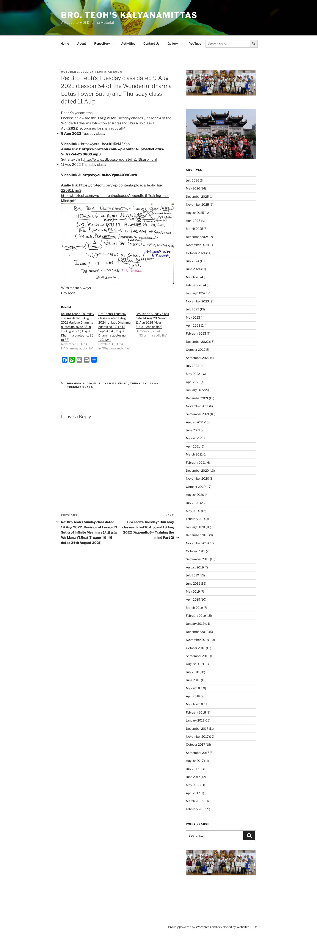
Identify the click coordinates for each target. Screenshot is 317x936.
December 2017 (197, 728)
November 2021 (197, 406)
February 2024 (196, 285)
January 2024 (195, 293)
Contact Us (151, 43)
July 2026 (192, 180)
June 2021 (193, 430)
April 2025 (193, 220)
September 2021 (197, 414)
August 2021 (195, 422)
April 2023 (193, 325)
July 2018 (192, 672)
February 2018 (196, 712)
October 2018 (195, 648)
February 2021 (196, 462)
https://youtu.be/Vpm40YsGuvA (110, 175)
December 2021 (197, 398)
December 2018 (197, 632)
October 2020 (196, 486)
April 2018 (193, 696)
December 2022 (197, 341)
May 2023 (193, 317)
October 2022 (195, 349)
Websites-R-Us (246, 927)
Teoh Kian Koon (108, 71)
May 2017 (193, 785)
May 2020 (193, 511)
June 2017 (193, 777)
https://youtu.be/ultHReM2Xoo (105, 144)
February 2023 (196, 333)
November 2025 (197, 204)
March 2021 (194, 454)
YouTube (195, 43)
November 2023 (197, 301)
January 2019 (195, 623)
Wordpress (203, 927)
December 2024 (197, 237)
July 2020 (192, 503)
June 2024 (193, 269)
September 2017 (197, 752)
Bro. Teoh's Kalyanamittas (129, 15)
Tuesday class (80, 386)
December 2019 (197, 535)
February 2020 (196, 519)
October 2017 (195, 744)
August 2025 (195, 212)
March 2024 (194, 277)
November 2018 (197, 640)
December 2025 (197, 196)
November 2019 (197, 543)
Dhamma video (115, 383)
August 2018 (195, 664)
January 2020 (195, 527)
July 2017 (192, 769)
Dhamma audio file (84, 383)
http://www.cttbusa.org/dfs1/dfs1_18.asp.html (120, 159)
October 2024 (196, 253)
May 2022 (193, 374)
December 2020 (197, 470)
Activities (128, 43)
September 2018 (197, 656)
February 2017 (196, 809)
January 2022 (195, 390)
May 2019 (193, 591)
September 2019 (197, 559)
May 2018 (193, 688)
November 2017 (197, 736)
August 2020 (195, 494)
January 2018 (195, 720)
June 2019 (193, 583)
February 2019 (196, 615)
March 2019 (194, 607)
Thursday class (144, 383)
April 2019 (193, 599)
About (81, 43)
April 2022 (193, 382)
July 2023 (192, 309)
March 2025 (194, 228)
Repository (102, 43)
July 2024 (192, 261)
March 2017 (194, 801)
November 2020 (197, 478)
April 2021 (193, 446)
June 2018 (193, 680)
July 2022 (192, 366)
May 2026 (193, 188)
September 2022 (197, 358)
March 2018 (194, 704)
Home (65, 43)
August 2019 (195, 567)
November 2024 (197, 245)
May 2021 (193, 438)
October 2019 (195, 551)
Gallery (173, 43)
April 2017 (193, 793)
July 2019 (192, 575)
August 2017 (195, 760)
